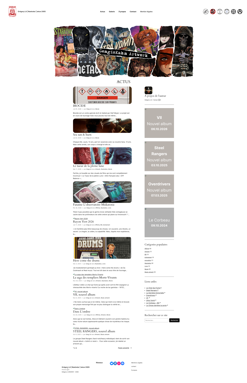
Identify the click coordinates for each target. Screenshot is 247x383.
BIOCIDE (79, 106)
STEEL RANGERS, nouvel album (94, 331)
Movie (97, 109)
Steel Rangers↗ (152, 290)
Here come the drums (86, 260)
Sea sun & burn (82, 135)
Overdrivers (150, 295)
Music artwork (105, 298)
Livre (109, 208)
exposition (148, 260)
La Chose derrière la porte (156, 305)
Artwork (97, 169)
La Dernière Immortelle (155, 293)
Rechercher (174, 320)
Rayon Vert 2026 (83, 222)
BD (101, 225)
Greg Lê (88, 109)
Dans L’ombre (81, 311)
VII (147, 298)
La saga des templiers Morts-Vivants (95, 277)
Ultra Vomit (150, 300)
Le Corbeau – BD (152, 303)
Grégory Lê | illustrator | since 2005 (32, 11)
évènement (106, 225)
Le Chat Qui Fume (153, 288)
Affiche (98, 208)
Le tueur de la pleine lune (88, 166)
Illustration (104, 169)
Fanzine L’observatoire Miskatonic (94, 205)
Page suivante (125, 348)
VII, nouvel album (84, 294)
